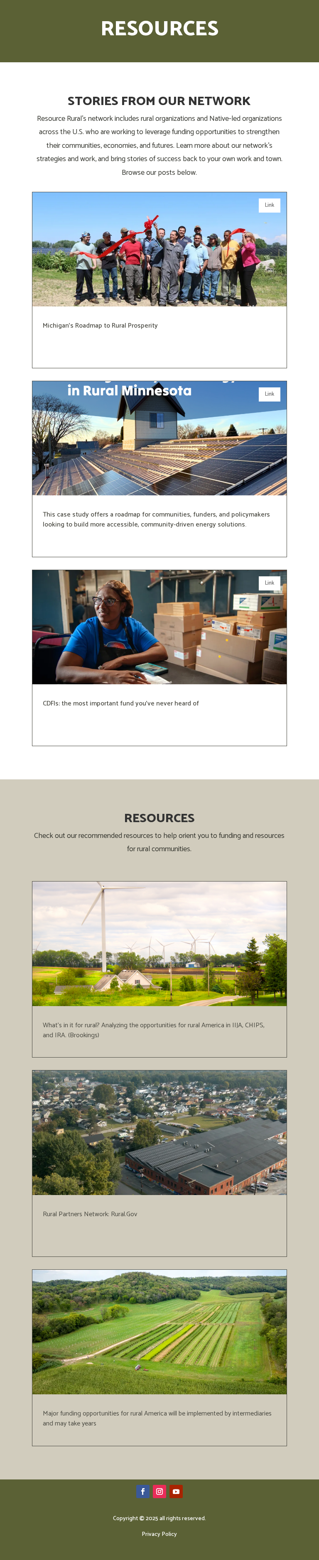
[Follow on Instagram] (159, 1491)
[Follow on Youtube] (176, 1491)
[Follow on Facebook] (143, 1491)
